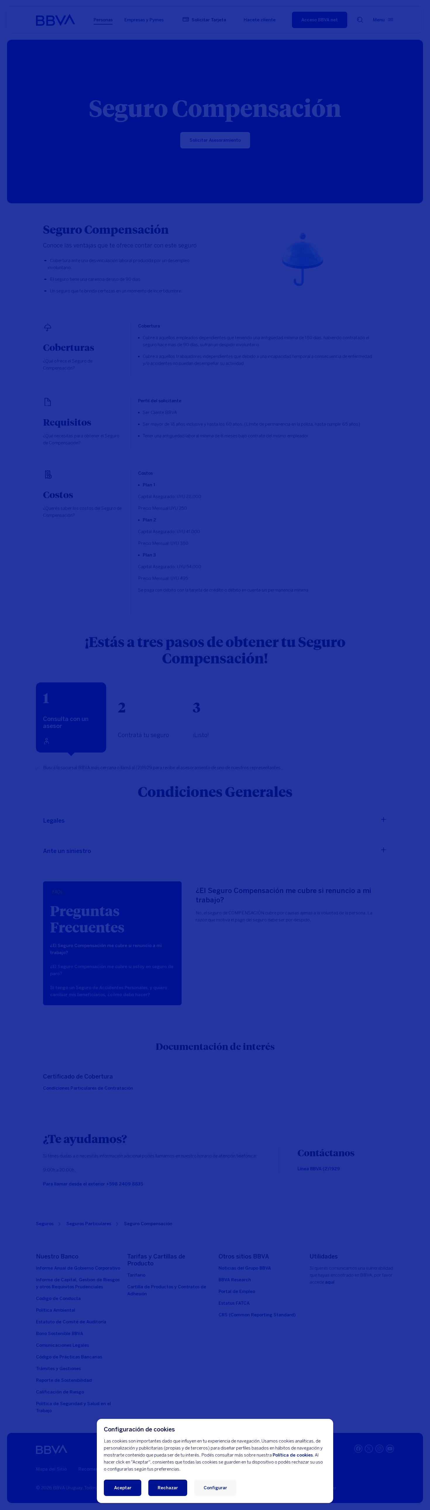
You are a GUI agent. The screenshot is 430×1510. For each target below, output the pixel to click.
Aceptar (122, 1487)
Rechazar (168, 1487)
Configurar (215, 1487)
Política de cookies (293, 1455)
